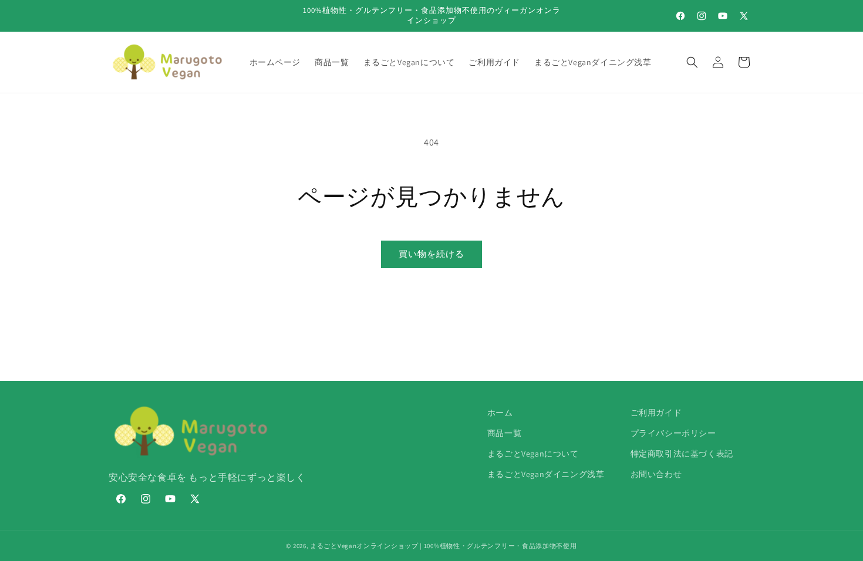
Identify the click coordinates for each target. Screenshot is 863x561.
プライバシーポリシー (673, 433)
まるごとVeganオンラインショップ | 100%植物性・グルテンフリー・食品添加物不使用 (443, 546)
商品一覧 (504, 433)
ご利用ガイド (656, 412)
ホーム (500, 412)
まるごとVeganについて (533, 453)
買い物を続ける (431, 253)
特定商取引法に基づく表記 (682, 453)
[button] (692, 62)
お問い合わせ (656, 474)
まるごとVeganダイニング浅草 (546, 474)
